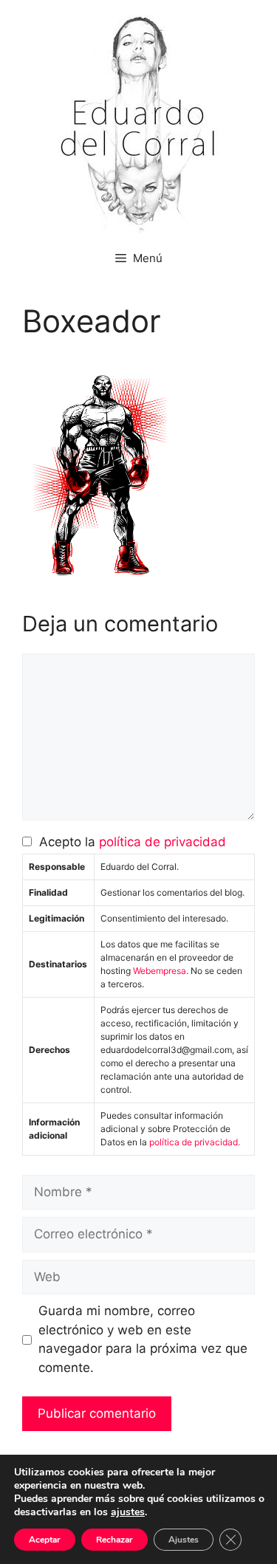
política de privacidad (162, 841)
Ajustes (183, 1540)
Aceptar (45, 1540)
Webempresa (159, 970)
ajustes (128, 1512)
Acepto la (129, 841)
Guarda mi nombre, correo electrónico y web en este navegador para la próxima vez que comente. (142, 1339)
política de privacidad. (194, 1142)
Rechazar (114, 1540)
